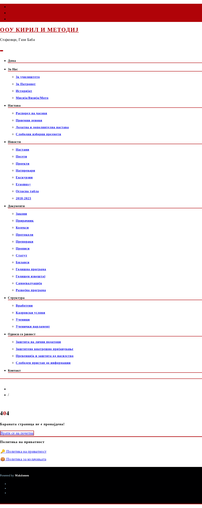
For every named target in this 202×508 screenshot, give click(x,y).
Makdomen (22, 475)
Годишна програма (31, 269)
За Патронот (26, 84)
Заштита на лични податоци (38, 342)
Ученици (23, 319)
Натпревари (25, 170)
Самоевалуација (29, 283)
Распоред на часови (31, 113)
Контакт (14, 370)
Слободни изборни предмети (38, 134)
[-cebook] (8, 7)
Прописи (23, 248)
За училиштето (28, 77)
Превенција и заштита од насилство (45, 356)
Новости (14, 142)
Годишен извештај (30, 276)
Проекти (22, 163)
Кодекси (22, 227)
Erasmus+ (23, 184)
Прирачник (25, 220)
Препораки (24, 241)
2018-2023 (23, 198)
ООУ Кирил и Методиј (39, 29)
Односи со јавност (22, 334)
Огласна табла (27, 191)
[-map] (8, 19)
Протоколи (24, 234)
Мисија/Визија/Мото (32, 98)
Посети (21, 156)
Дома (12, 60)
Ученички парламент (33, 326)
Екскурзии (24, 177)
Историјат (24, 91)
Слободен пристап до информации (43, 362)
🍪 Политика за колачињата (23, 459)
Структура (16, 298)
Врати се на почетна (17, 433)
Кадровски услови (30, 312)
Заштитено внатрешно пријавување (44, 349)
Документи (16, 206)
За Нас (13, 69)
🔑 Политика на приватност (23, 451)
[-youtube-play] (8, 13)
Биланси (22, 262)
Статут (21, 255)
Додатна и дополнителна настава (42, 127)
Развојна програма (31, 290)
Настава (14, 105)
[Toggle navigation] (1, 50)
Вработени (24, 305)
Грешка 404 (18, 395)
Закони (21, 213)
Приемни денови (29, 120)
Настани (22, 149)
